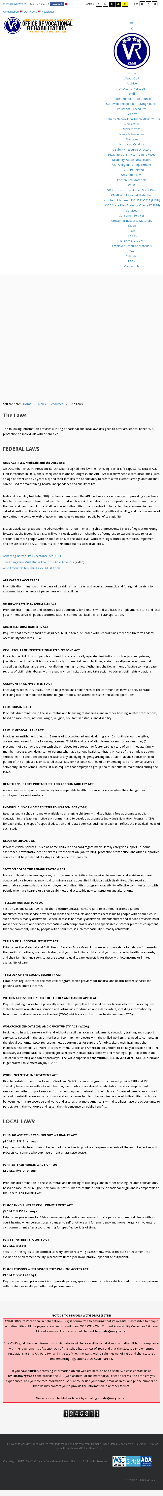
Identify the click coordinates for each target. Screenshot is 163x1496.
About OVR (131, 78)
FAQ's (132, 261)
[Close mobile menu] (132, 28)
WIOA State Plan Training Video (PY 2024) (132, 205)
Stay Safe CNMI (131, 175)
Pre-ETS (131, 236)
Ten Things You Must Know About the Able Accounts (38, 562)
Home (132, 73)
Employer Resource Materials (132, 246)
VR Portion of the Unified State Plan (131, 190)
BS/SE (132, 225)
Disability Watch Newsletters (131, 160)
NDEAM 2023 (132, 129)
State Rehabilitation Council (132, 99)
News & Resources (131, 134)
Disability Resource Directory (131, 149)
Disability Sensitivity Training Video (132, 154)
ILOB (131, 231)
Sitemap (131, 1480)
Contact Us (131, 266)
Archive (132, 83)
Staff (132, 93)
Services (131, 210)
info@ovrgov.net (15, 3)
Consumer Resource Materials (131, 221)
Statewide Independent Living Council (131, 104)
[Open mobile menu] (131, 23)
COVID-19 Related (132, 170)
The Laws (131, 139)
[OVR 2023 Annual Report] (40, 11)
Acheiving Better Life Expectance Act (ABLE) (33, 556)
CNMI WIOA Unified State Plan (131, 195)
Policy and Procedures (132, 109)
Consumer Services (132, 215)
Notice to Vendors (131, 144)
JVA (132, 251)
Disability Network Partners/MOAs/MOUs (131, 119)
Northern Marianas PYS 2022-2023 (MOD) (131, 200)
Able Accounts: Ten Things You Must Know (31, 568)
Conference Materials (131, 180)
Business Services (132, 241)
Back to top (147, 1479)
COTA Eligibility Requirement (131, 165)
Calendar (132, 256)
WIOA (132, 185)
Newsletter (48, 11)
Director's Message (132, 88)
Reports (131, 114)
